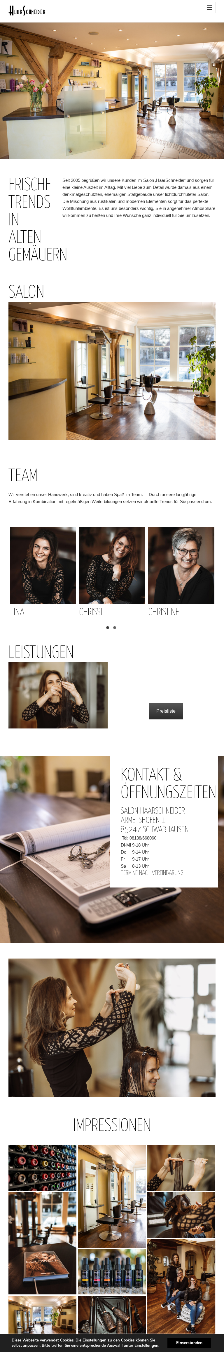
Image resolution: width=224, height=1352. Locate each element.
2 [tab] (115, 628)
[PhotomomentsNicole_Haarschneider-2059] (42, 1243)
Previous (23, 573)
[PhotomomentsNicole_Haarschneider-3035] (181, 1215)
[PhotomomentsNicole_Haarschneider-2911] (181, 1168)
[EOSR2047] (112, 1196)
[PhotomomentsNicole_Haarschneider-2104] (112, 1271)
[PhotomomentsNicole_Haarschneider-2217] (112, 1318)
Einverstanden (189, 1343)
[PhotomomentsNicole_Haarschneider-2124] (42, 1168)
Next (201, 573)
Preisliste (166, 711)
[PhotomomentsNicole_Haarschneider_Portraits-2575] (181, 1290)
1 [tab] (108, 628)
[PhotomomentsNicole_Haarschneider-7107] (42, 1318)
